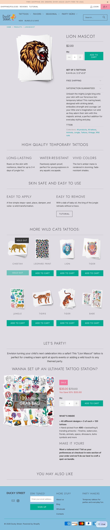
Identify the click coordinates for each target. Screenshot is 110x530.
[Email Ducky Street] (13, 501)
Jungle (77, 132)
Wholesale (60, 509)
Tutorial (33, 7)
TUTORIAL (64, 214)
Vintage (91, 132)
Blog (58, 504)
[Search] (104, 17)
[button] (25, 14)
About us (60, 499)
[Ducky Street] (9, 17)
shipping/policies (9, 7)
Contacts (60, 514)
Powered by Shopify (31, 524)
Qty (67, 52)
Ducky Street (16, 524)
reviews (24, 7)
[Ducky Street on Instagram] (18, 501)
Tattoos (84, 132)
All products (82, 130)
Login (96, 7)
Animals (69, 132)
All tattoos (92, 130)
